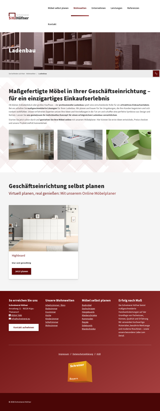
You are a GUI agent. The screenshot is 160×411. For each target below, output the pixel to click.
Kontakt (52, 24)
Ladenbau (42, 73)
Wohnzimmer (51, 325)
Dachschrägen (88, 308)
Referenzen (133, 8)
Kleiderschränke (89, 315)
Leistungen (116, 8)
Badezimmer (51, 308)
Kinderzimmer (52, 318)
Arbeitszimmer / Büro (55, 305)
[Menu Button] (156, 73)
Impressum (63, 354)
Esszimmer (50, 311)
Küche (48, 315)
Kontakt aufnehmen (23, 327)
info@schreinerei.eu (21, 318)
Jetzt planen (21, 271)
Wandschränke (89, 328)
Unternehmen (98, 8)
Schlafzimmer (51, 322)
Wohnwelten (80, 8)
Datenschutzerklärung (82, 354)
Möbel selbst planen (58, 8)
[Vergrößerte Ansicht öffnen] (31, 145)
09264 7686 (16, 315)
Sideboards (87, 325)
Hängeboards (88, 311)
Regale (85, 322)
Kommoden (87, 318)
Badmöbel (87, 305)
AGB (99, 354)
